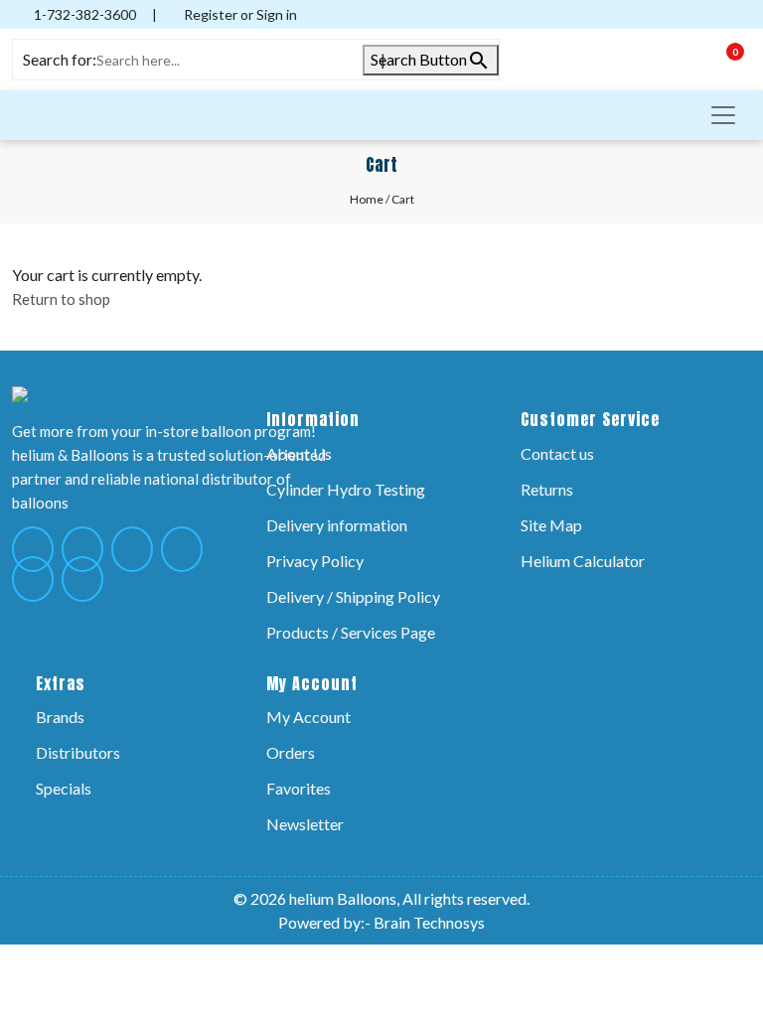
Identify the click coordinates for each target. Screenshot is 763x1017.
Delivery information (336, 524)
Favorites (298, 788)
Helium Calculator (583, 560)
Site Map (551, 524)
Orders (290, 752)
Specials (63, 788)
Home (366, 199)
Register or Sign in (239, 14)
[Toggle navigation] (723, 115)
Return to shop (61, 299)
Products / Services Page (350, 632)
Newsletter (305, 823)
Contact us (557, 453)
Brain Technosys (429, 922)
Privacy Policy (315, 560)
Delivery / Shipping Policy (353, 596)
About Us (299, 453)
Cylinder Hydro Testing (345, 489)
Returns (547, 489)
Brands (60, 716)
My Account (308, 716)
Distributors (78, 752)
